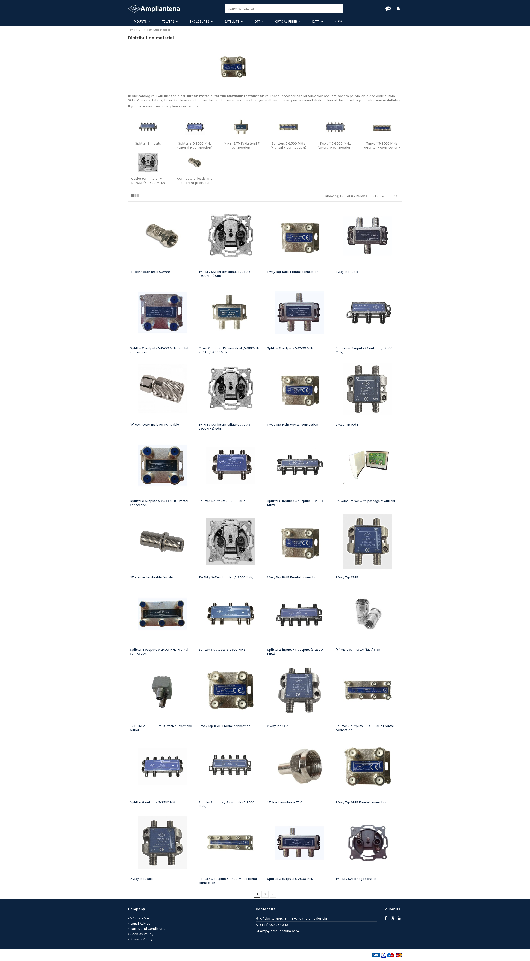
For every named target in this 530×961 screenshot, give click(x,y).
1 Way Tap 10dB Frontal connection (292, 272)
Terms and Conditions (147, 929)
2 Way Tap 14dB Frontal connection (361, 802)
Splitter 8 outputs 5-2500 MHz (153, 802)
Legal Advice (140, 923)
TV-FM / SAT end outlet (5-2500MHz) (226, 577)
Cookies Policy (141, 934)
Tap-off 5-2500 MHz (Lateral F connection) (335, 145)
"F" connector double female (151, 577)
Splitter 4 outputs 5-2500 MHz (222, 501)
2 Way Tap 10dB (347, 424)
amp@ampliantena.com (279, 931)
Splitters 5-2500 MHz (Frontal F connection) (288, 145)
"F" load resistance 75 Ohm (287, 802)
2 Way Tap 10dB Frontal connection (224, 726)
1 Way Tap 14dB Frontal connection (292, 424)
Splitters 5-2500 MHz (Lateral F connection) (194, 145)
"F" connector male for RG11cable (154, 424)
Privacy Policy (141, 939)
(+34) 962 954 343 (274, 925)
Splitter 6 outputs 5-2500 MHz (222, 650)
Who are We (139, 918)
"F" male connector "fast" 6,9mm (360, 650)
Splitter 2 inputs (148, 143)
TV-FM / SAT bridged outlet (356, 879)
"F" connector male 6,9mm (150, 272)
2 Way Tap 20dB (278, 726)
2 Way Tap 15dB (347, 577)
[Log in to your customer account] (398, 8)
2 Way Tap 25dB (141, 879)
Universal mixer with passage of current (365, 501)
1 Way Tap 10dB (347, 272)
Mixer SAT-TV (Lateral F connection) (242, 145)
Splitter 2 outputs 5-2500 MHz (290, 348)
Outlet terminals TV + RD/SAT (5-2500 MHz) (148, 181)
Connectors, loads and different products (195, 181)
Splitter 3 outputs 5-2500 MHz (290, 879)
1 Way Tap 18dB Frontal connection (292, 577)
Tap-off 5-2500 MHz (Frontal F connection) (382, 145)
